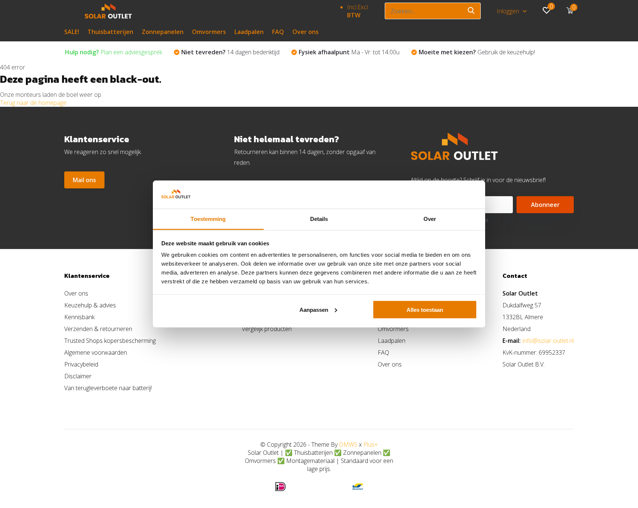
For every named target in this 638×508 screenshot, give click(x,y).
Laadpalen (249, 32)
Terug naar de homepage (33, 103)
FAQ (278, 32)
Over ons (305, 32)
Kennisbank (79, 317)
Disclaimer (78, 376)
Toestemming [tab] (208, 219)
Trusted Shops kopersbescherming (110, 341)
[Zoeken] (471, 11)
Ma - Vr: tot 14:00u (349, 52)
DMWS (348, 444)
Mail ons (84, 180)
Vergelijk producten (267, 329)
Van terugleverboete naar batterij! (108, 388)
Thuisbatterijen (110, 32)
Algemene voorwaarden (95, 352)
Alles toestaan (425, 309)
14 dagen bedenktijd (230, 52)
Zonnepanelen (162, 32)
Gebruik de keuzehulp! (477, 52)
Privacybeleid (81, 364)
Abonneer (545, 205)
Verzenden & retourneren (98, 329)
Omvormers (209, 32)
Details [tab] (319, 219)
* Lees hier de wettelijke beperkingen (449, 220)
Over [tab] (429, 219)
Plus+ (370, 444)
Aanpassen (313, 309)
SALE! (71, 32)
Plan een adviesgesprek (113, 52)
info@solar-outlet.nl (548, 341)
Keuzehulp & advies (90, 305)
